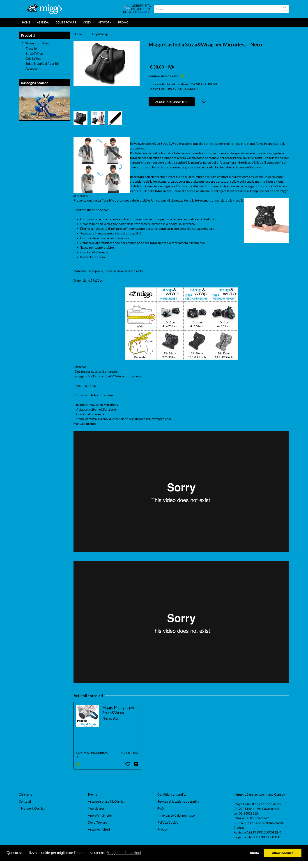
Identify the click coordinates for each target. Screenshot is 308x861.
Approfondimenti (100, 815)
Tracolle (31, 48)
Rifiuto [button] (254, 853)
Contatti (25, 801)
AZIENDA (43, 22)
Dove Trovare (97, 822)
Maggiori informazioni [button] (124, 853)
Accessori (32, 68)
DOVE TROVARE (65, 22)
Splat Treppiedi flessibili (42, 63)
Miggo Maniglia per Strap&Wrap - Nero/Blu (118, 713)
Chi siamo (25, 794)
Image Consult (275, 794)
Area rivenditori (99, 829)
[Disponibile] (182, 76)
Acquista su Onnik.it (170, 101)
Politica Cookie (167, 822)
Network (104, 22)
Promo (123, 22)
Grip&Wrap (100, 34)
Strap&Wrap (34, 53)
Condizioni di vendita (171, 794)
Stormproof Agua (37, 43)
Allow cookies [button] (283, 853)
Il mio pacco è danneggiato (176, 815)
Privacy (162, 829)
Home (26, 22)
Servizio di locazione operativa (178, 801)
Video (87, 22)
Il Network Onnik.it (32, 808)
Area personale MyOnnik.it (107, 801)
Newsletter (96, 808)
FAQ (160, 808)
